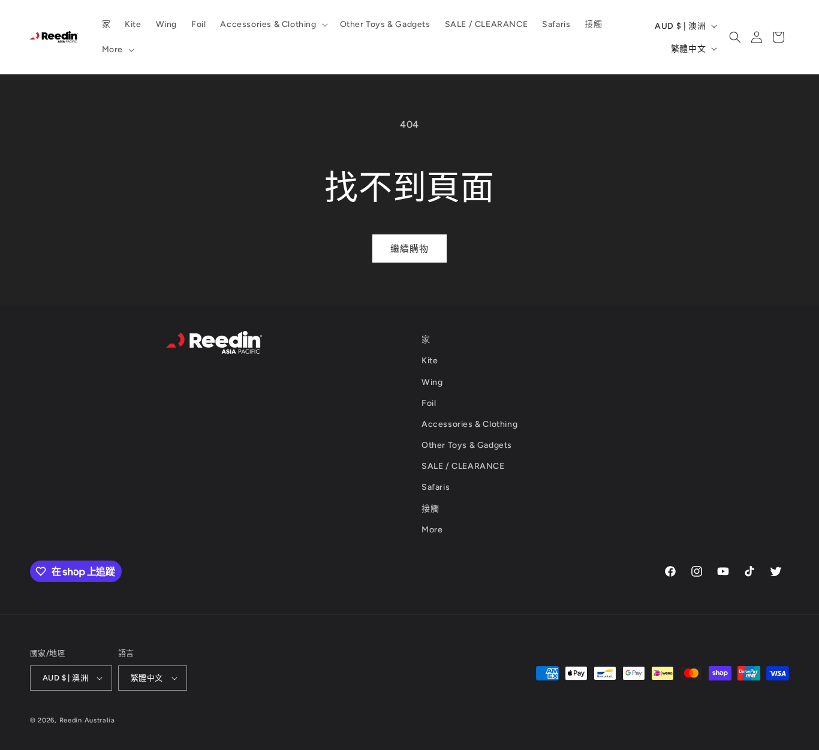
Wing (431, 382)
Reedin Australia (87, 720)
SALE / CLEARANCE (463, 466)
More (431, 530)
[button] (272, 24)
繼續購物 (409, 248)
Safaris (435, 487)
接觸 (430, 509)
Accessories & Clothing (469, 424)
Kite (429, 361)
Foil (428, 403)
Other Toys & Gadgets (466, 445)
